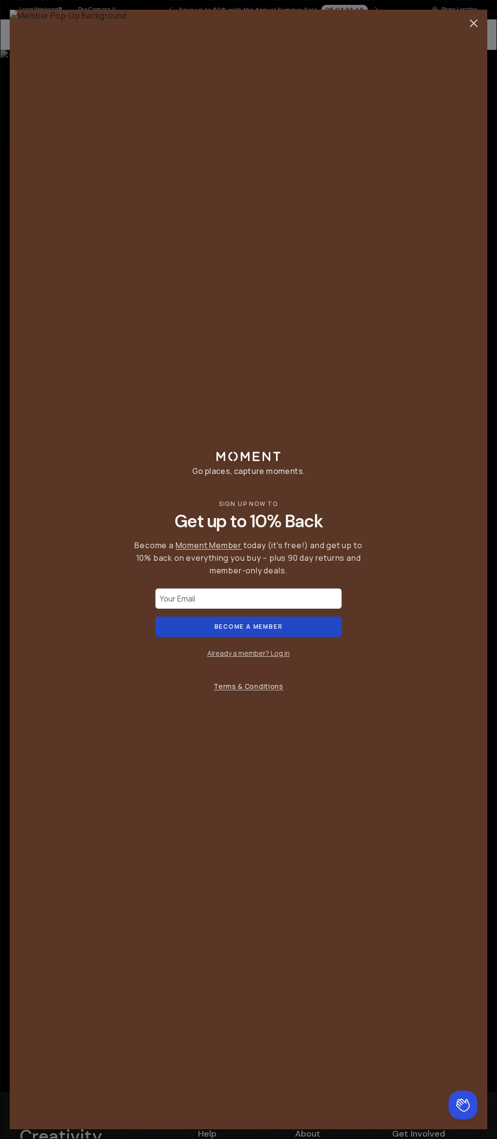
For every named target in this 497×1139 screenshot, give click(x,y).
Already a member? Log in (248, 653)
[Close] (474, 23)
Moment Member (209, 545)
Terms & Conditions (248, 686)
